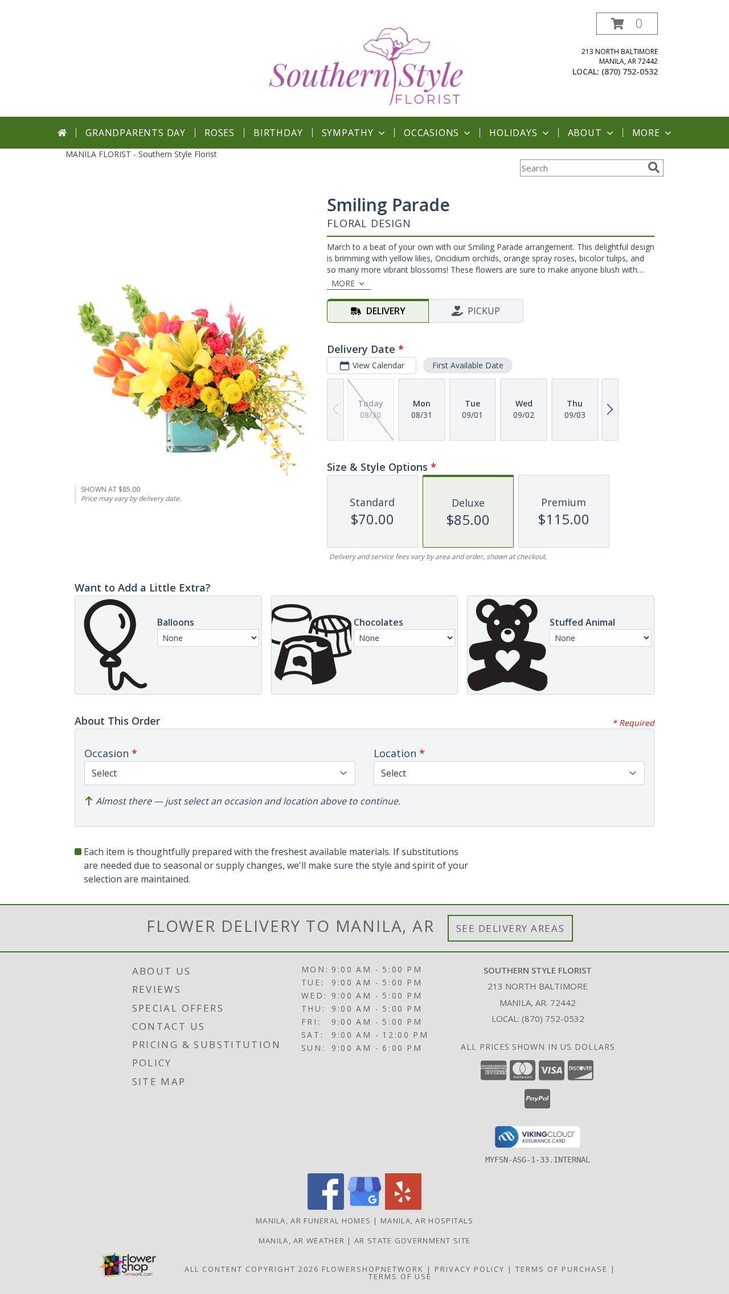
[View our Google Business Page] (364, 1206)
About (585, 132)
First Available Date (467, 365)
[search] (654, 167)
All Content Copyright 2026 (252, 1269)
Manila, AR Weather (302, 1240)
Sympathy (348, 132)
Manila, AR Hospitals (426, 1220)
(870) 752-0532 (629, 71)
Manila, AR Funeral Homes (313, 1220)
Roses (219, 132)
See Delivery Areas (510, 928)
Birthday (277, 132)
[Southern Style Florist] (365, 64)
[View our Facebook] (326, 1206)
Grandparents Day (135, 132)
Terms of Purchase (561, 1269)
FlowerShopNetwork (373, 1269)
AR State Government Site (412, 1240)
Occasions (431, 132)
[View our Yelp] (403, 1206)
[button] (627, 24)
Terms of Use (400, 1276)
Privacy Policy (470, 1269)
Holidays (513, 132)
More (646, 132)
